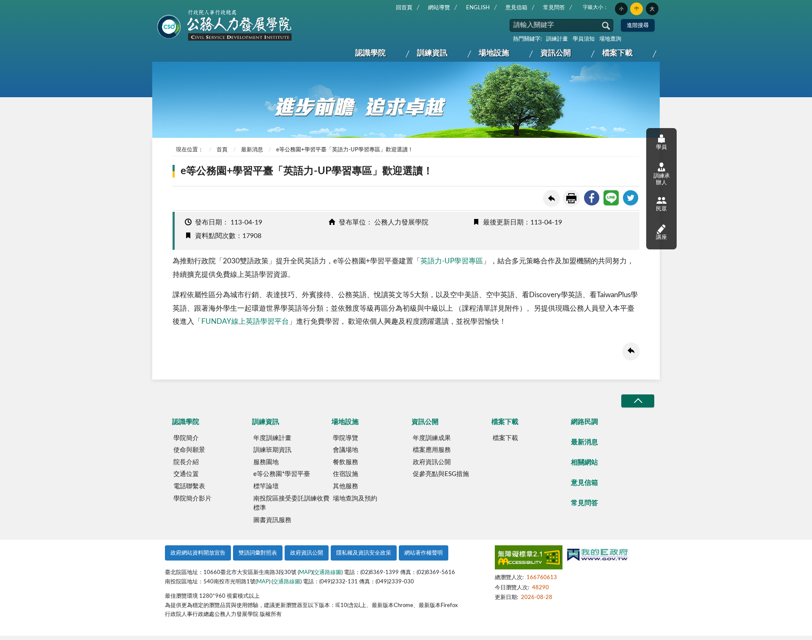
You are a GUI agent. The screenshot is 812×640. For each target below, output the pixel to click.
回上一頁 (551, 198)
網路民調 (584, 421)
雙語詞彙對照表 (258, 553)
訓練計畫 (557, 39)
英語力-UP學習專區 (451, 261)
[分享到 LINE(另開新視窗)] (611, 197)
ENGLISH (478, 8)
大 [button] (652, 8)
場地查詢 (610, 39)
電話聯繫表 (189, 486)
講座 (661, 237)
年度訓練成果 (432, 438)
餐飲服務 (345, 462)
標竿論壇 (266, 486)
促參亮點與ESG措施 (441, 474)
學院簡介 (186, 438)
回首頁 (404, 8)
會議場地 (345, 450)
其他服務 (345, 486)
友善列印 (571, 198)
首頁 (222, 150)
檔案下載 (617, 53)
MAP (305, 572)
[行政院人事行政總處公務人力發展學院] (225, 26)
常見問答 (554, 8)
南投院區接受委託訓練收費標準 (291, 503)
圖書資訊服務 (272, 520)
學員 (661, 147)
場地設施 (494, 53)
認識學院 (370, 53)
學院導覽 (345, 438)
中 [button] (636, 8)
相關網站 (584, 462)
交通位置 (186, 474)
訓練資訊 (432, 53)
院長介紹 (186, 462)
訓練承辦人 (661, 179)
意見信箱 (516, 8)
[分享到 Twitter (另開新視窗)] (630, 197)
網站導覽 (439, 8)
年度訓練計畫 (272, 438)
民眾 (661, 209)
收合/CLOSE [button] (637, 401)
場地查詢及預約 (355, 498)
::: (159, 6)
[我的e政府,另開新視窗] (597, 555)
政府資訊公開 (432, 462)
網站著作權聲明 (423, 553)
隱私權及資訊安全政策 (363, 553)
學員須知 (584, 39)
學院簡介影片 (192, 498)
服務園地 (266, 462)
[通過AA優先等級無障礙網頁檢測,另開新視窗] (528, 559)
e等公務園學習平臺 (281, 474)
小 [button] (621, 9)
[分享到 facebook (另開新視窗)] (591, 197)
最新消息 (252, 150)
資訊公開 (555, 53)
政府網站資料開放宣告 (197, 553)
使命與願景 (189, 450)
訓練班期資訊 (272, 450)
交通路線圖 (327, 572)
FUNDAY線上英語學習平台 (245, 321)
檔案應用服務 (432, 450)
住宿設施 (345, 474)
